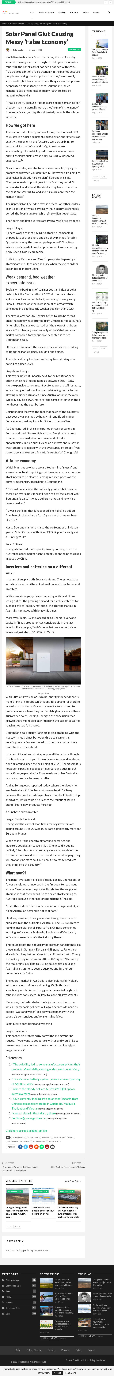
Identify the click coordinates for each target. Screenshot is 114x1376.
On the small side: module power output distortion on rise (102, 1308)
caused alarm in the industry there (39, 937)
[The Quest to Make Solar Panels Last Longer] (102, 43)
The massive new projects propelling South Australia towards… (63, 1325)
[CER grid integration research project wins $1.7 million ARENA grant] (17, 1196)
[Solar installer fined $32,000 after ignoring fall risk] (102, 155)
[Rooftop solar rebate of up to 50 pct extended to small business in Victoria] (46, 1297)
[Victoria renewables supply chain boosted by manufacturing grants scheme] (102, 239)
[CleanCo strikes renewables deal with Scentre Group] (102, 70)
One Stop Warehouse (39, 1141)
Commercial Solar (13, 1285)
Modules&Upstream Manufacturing (18, 1141)
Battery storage (46, 12)
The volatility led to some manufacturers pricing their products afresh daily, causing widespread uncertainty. (40, 155)
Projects (74, 12)
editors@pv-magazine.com (29, 1118)
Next (17, 1227)
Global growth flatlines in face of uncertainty (102, 1295)
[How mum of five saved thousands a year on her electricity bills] (46, 1311)
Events (96, 12)
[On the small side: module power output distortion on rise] (43, 1196)
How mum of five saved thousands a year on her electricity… (64, 1310)
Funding (61, 12)
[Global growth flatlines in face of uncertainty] (102, 269)
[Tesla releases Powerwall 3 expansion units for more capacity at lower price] (84, 1322)
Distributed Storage (32, 1137)
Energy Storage (46, 1137)
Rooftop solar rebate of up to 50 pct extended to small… (64, 1296)
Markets (70, 1137)
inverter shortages (59, 1137)
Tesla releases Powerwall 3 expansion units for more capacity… (101, 1323)
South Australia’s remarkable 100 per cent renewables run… (64, 1282)
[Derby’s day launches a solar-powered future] (102, 98)
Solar (32, 12)
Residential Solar (74, 49)
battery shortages (18, 1137)
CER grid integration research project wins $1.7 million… (102, 1282)
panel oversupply (54, 1141)
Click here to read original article (26, 1130)
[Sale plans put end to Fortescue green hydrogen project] (102, 326)
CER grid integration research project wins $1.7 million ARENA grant (44, 2)
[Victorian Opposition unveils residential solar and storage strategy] (102, 125)
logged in (24, 1250)
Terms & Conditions (74, 1360)
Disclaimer (100, 1360)
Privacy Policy (89, 1360)
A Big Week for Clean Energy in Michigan (68, 1167)
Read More (70, 1373)
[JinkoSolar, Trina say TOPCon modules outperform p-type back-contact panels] (69, 1196)
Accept (57, 1373)
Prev (10, 1227)
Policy (86, 12)
